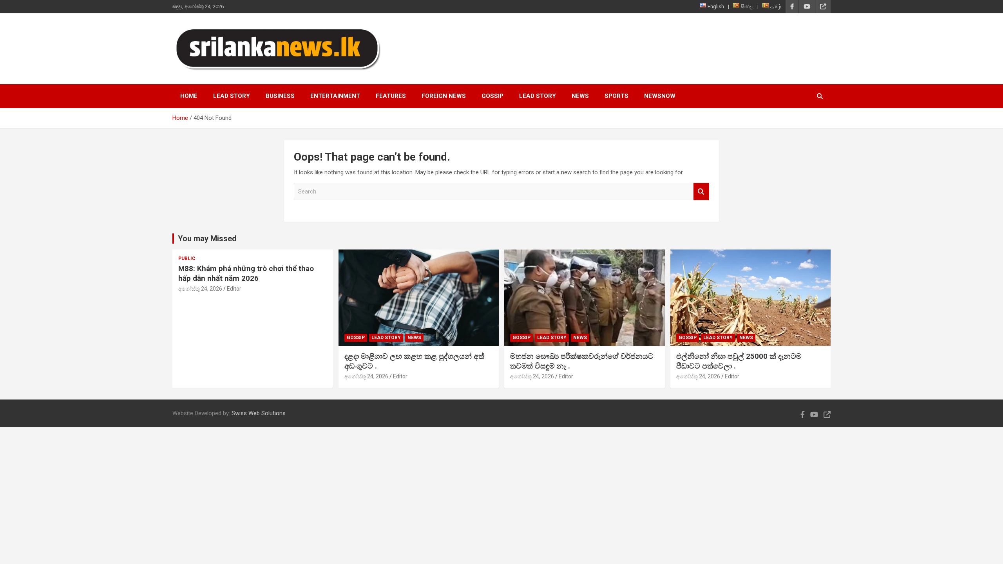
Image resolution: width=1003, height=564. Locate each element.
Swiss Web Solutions (259, 413)
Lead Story (231, 95)
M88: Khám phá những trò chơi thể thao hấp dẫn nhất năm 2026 (246, 273)
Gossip (492, 95)
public (187, 258)
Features (391, 95)
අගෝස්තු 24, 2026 (200, 289)
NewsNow (659, 95)
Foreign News (444, 95)
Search (701, 192)
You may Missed (207, 238)
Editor (234, 289)
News (580, 95)
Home (188, 95)
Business (280, 95)
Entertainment (335, 95)
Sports (616, 95)
